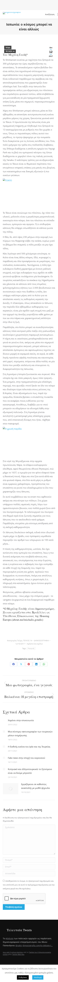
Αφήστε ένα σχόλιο (35, 643)
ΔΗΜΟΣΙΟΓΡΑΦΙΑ (41, 640)
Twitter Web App (18, 954)
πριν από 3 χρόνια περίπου (13, 952)
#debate (10, 938)
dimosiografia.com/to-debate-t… (38, 945)
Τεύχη (7, 48)
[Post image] (4, 720)
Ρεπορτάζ (31, 648)
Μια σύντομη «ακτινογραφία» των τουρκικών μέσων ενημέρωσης (30, 733)
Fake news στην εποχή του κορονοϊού (26, 757)
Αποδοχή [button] (38, 977)
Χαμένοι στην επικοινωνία (21, 720)
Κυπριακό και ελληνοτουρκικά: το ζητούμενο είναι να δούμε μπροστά (30, 771)
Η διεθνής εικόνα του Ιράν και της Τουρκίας (29, 746)
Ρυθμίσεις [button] (23, 977)
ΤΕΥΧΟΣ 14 (9, 51)
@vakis (18, 945)
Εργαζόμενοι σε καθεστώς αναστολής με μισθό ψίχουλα (35, 786)
